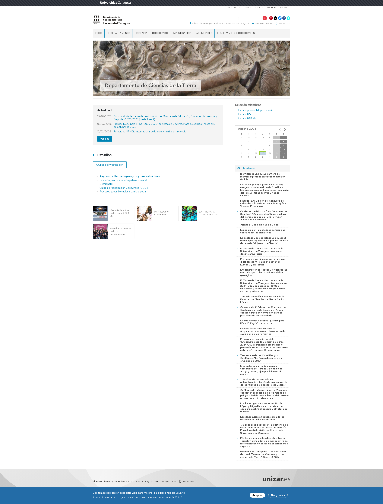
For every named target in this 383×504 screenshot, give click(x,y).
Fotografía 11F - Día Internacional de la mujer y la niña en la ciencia (150, 131)
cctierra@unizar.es (263, 23)
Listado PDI (244, 114)
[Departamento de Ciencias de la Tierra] (111, 19)
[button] (286, 68)
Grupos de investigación (109, 164)
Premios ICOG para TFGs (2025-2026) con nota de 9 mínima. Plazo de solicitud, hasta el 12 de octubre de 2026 (164, 125)
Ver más (104, 138)
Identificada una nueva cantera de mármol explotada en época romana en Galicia (262, 176)
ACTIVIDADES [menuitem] (204, 33)
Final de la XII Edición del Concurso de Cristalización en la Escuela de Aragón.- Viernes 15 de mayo (263, 203)
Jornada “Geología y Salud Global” (260, 224)
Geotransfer (106, 184)
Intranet (284, 8)
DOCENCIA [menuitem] (141, 33)
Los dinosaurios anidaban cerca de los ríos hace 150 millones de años (262, 418)
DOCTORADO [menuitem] (160, 33)
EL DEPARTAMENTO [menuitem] (118, 33)
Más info (177, 497)
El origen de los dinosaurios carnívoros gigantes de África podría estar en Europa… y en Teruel (262, 262)
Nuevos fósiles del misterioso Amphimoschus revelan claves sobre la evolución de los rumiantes (262, 331)
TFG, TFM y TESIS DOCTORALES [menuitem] (236, 33)
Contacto (271, 8)
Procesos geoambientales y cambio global (122, 191)
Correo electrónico (253, 8)
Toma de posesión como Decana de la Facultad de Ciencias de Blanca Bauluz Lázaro (262, 299)
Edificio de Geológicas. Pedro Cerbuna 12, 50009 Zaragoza (220, 23)
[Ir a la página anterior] (279, 129)
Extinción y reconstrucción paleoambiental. (123, 180)
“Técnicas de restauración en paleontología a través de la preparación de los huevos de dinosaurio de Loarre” (263, 382)
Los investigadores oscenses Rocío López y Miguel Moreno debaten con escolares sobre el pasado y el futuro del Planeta (264, 407)
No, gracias (278, 495)
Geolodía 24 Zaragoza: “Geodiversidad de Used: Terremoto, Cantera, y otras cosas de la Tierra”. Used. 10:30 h (263, 454)
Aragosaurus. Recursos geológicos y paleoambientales (129, 176)
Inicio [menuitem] (98, 33)
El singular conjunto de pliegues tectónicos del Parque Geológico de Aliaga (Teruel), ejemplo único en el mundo (261, 370)
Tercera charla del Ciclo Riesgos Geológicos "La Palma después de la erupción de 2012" (261, 358)
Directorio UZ (233, 8)
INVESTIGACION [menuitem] (182, 33)
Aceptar (257, 495)
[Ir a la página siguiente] (284, 129)
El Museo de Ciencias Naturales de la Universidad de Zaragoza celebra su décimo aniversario (261, 251)
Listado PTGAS (247, 118)
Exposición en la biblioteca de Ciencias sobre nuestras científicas (262, 231)
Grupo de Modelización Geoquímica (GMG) (123, 187)
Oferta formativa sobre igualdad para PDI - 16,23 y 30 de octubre (262, 322)
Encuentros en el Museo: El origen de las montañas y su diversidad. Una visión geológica (263, 272)
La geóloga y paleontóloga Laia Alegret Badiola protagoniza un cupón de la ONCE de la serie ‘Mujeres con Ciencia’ (264, 240)
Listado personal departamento (255, 110)
